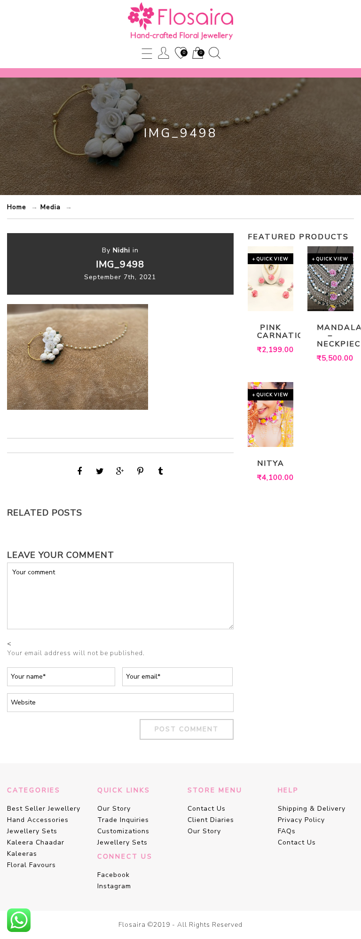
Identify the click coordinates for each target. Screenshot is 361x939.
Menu (147, 53)
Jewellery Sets (32, 831)
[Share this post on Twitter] (100, 471)
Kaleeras (22, 853)
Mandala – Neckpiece (330, 336)
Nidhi (121, 250)
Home (16, 207)
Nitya (270, 464)
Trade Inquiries (123, 819)
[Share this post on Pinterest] (140, 471)
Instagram (114, 886)
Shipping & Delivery (311, 808)
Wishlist (180, 53)
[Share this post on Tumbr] (160, 471)
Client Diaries (211, 819)
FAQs (287, 831)
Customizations (123, 831)
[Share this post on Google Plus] (120, 471)
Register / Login (164, 53)
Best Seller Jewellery (43, 808)
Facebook (113, 874)
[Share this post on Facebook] (79, 471)
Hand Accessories (38, 819)
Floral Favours (31, 865)
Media (50, 207)
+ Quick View (270, 259)
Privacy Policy (301, 819)
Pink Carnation (270, 332)
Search (214, 53)
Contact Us (207, 808)
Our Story (114, 808)
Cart (197, 53)
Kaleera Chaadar (35, 842)
